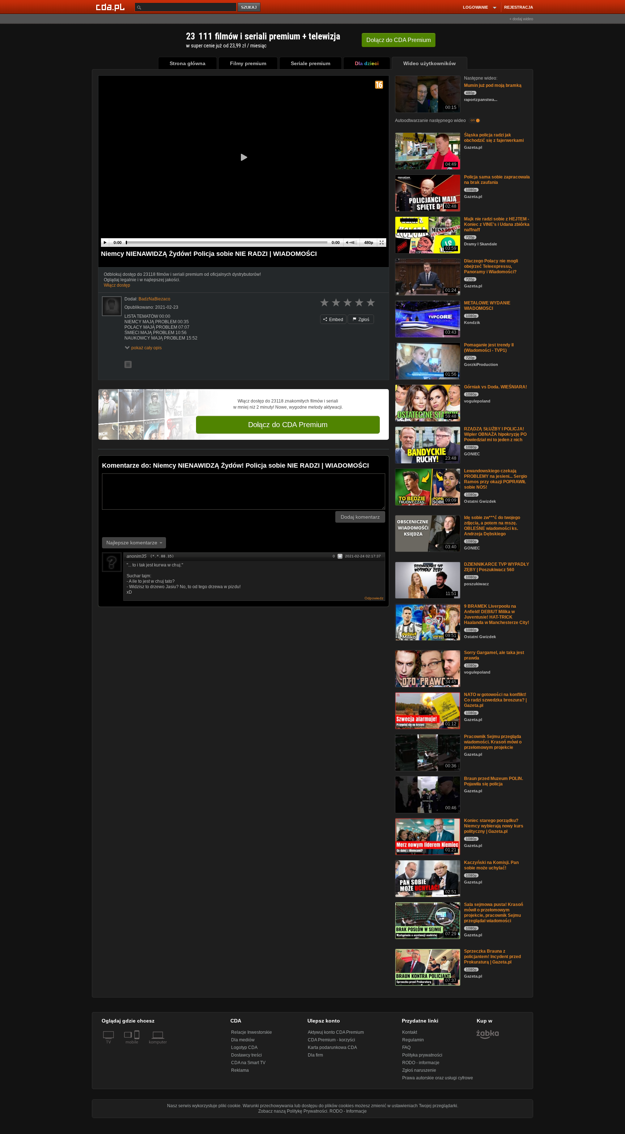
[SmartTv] (137, 1046)
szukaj (250, 7)
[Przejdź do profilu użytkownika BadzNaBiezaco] (112, 306)
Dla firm (315, 1055)
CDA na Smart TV (248, 1062)
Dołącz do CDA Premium (288, 425)
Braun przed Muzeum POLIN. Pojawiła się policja (493, 781)
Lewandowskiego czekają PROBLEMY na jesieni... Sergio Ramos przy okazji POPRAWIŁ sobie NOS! (495, 479)
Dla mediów (243, 1039)
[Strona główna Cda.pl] (111, 7)
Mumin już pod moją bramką (493, 85)
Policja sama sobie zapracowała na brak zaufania (497, 179)
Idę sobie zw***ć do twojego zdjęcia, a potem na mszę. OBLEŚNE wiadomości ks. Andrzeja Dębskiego (492, 525)
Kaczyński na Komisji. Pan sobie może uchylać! (491, 865)
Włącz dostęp (117, 285)
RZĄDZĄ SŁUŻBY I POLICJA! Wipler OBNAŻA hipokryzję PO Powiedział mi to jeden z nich (495, 434)
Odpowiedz (374, 598)
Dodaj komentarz (360, 517)
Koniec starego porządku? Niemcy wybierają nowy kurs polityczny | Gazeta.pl (493, 826)
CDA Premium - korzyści (331, 1039)
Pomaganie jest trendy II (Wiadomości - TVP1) (489, 347)
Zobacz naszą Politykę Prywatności (292, 1111)
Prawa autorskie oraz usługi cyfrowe (437, 1077)
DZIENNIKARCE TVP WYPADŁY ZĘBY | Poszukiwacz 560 (496, 567)
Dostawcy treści (246, 1055)
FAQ (406, 1047)
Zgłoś (363, 319)
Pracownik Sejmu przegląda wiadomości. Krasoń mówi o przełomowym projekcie (493, 742)
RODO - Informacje (348, 1111)
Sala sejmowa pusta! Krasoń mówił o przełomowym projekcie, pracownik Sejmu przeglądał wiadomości (493, 912)
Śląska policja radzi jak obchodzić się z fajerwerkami (494, 137)
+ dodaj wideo (521, 19)
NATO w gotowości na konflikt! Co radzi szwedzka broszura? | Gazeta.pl (495, 700)
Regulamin (413, 1039)
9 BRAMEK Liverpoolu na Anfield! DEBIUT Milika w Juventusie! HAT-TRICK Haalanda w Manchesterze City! (496, 614)
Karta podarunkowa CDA (332, 1047)
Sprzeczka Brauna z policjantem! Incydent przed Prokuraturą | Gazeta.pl (492, 957)
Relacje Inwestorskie (251, 1032)
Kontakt (409, 1032)
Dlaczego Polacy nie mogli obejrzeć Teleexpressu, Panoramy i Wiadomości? (491, 266)
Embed (335, 319)
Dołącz (398, 40)
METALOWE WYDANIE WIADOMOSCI (487, 305)
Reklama (240, 1070)
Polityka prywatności (422, 1055)
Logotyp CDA (244, 1047)
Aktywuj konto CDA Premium (336, 1032)
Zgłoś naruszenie (419, 1070)
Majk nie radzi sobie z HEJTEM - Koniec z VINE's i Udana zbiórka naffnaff (497, 224)
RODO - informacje (420, 1062)
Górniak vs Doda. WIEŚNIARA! (495, 386)
